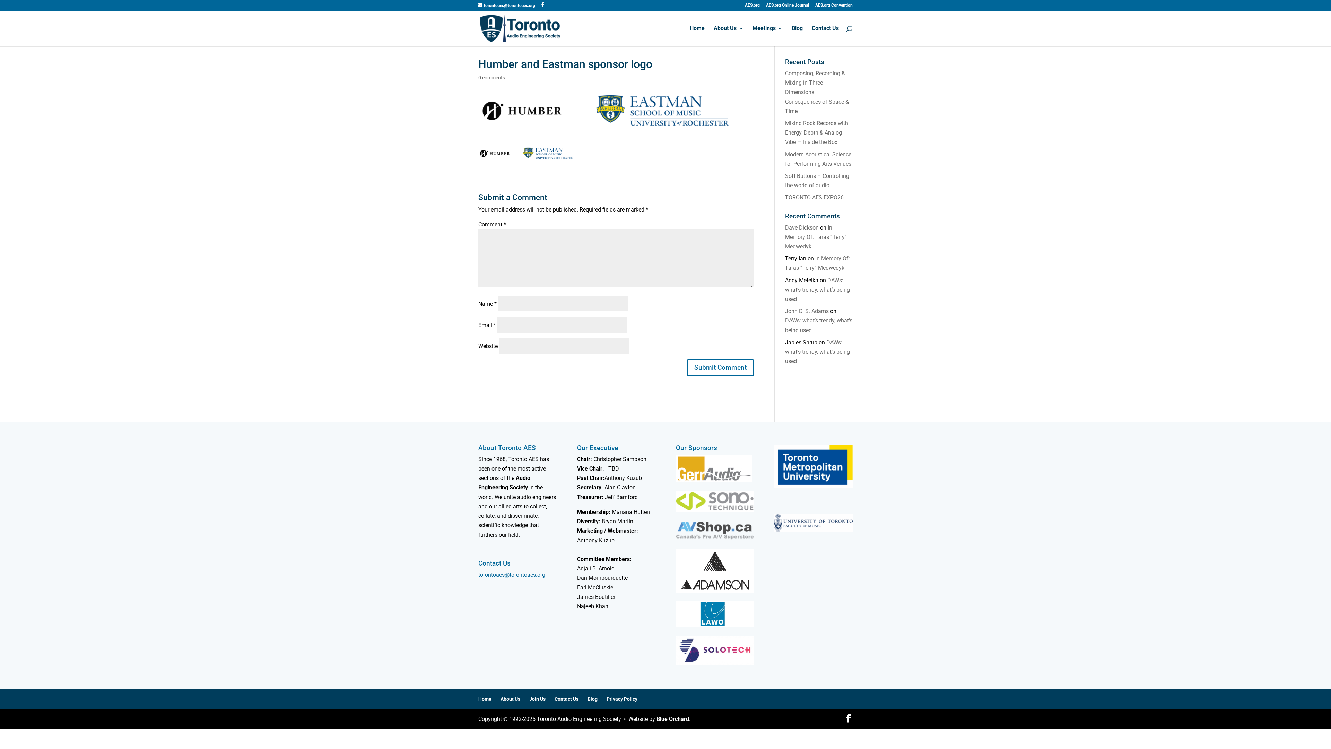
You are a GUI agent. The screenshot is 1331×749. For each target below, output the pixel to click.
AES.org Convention (834, 5)
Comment (492, 224)
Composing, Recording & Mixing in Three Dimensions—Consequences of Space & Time (817, 92)
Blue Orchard (672, 719)
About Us (725, 29)
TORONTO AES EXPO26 (814, 197)
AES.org (752, 5)
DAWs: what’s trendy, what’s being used (817, 289)
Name (487, 304)
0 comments (491, 77)
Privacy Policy (622, 699)
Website (488, 346)
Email (487, 325)
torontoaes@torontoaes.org (511, 574)
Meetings (764, 29)
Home (697, 29)
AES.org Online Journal (787, 5)
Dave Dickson (802, 227)
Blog (797, 29)
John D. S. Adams (807, 311)
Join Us (537, 699)
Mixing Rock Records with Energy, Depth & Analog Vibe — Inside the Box (816, 132)
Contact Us (825, 29)
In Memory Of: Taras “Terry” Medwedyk (816, 237)
